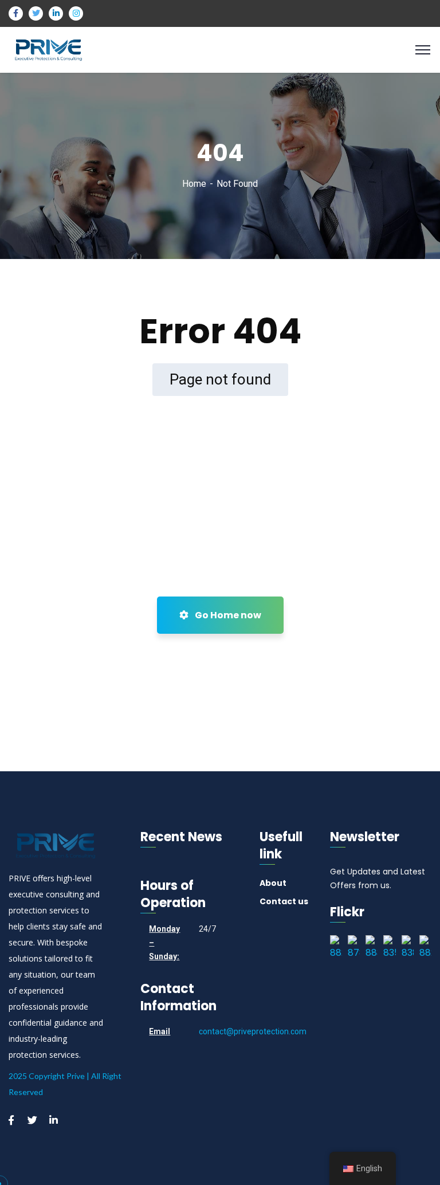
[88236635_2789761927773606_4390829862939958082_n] (336, 948)
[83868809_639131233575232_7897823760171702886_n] (408, 948)
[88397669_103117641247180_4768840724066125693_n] (372, 948)
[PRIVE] (48, 49)
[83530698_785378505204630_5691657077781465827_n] (389, 948)
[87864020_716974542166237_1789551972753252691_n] (354, 948)
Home (194, 183)
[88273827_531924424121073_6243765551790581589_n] (425, 948)
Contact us (284, 901)
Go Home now (227, 615)
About (273, 883)
